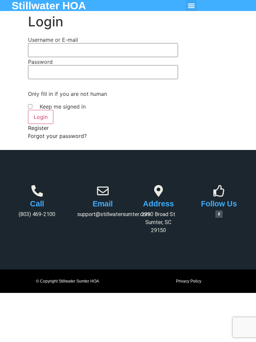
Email (103, 203)
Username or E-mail (53, 39)
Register (38, 128)
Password (40, 61)
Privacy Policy (188, 281)
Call (37, 203)
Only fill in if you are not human (67, 94)
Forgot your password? (57, 136)
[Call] (37, 191)
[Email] (103, 191)
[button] (191, 5)
